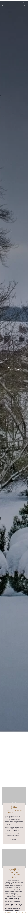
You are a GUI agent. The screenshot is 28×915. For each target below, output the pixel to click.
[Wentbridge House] (14, 4)
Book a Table (22, 912)
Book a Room (8, 912)
